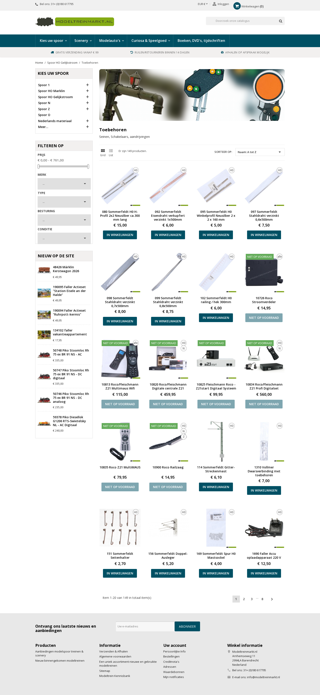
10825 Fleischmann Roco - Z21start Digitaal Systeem (216, 386)
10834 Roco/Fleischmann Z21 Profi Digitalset (264, 386)
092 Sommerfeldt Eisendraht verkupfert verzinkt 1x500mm (168, 216)
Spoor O (44, 115)
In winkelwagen (120, 235)
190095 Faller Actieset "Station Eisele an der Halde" (69, 291)
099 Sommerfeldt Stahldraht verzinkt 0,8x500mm (168, 302)
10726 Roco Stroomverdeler (264, 300)
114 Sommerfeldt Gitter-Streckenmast (216, 469)
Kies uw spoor (53, 73)
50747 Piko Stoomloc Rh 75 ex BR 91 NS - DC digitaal (71, 374)
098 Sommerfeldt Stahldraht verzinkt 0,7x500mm (120, 302)
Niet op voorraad (264, 318)
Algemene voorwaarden (115, 656)
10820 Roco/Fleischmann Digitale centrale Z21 (168, 386)
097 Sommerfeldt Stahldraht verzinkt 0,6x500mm (264, 216)
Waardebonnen (173, 672)
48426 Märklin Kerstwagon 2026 (66, 269)
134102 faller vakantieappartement (70, 332)
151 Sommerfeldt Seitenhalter (120, 556)
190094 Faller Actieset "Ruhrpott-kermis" (69, 312)
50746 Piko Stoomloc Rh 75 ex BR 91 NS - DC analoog (71, 398)
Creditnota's (171, 662)
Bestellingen (171, 656)
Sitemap (104, 671)
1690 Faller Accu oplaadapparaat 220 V (264, 556)
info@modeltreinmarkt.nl (263, 677)
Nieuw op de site (56, 255)
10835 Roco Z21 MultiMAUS (119, 467)
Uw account (174, 645)
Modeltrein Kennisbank (114, 676)
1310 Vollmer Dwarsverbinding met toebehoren (264, 471)
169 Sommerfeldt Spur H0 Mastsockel (216, 556)
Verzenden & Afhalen (113, 651)
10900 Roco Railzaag (168, 467)
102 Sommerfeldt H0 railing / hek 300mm (216, 300)
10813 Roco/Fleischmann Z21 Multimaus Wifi (119, 386)
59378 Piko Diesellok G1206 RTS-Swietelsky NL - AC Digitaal (69, 421)
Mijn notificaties (173, 677)
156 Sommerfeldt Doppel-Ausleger (168, 556)
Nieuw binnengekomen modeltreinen (59, 661)
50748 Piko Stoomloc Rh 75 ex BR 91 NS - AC (71, 352)
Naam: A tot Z (260, 152)
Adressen (169, 667)
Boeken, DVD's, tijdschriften (201, 40)
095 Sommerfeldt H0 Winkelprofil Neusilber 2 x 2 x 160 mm (216, 216)
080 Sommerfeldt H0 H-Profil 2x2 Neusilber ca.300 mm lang (120, 216)
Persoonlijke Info (174, 651)
